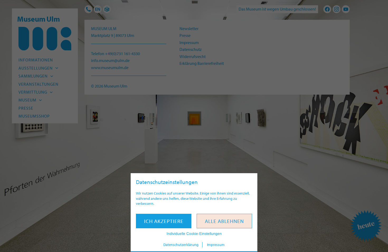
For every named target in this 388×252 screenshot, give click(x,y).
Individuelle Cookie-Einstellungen (194, 233)
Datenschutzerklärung (180, 244)
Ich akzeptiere (163, 221)
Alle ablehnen (224, 221)
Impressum (216, 244)
